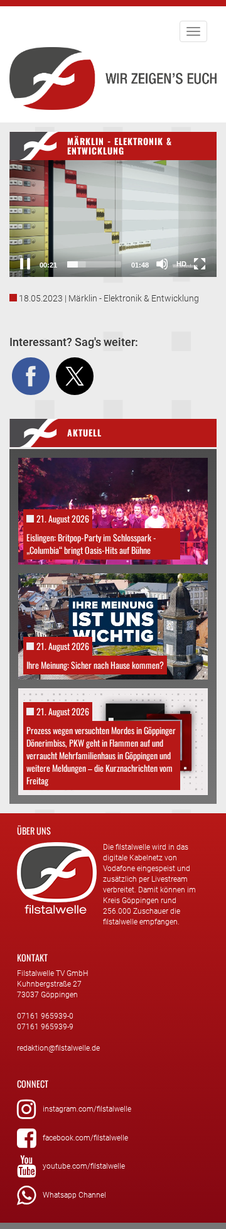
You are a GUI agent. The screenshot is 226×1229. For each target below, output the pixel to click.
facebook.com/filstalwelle (85, 1138)
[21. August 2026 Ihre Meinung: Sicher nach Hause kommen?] (113, 625)
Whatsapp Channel (74, 1195)
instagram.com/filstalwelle (87, 1109)
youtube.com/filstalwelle (84, 1166)
